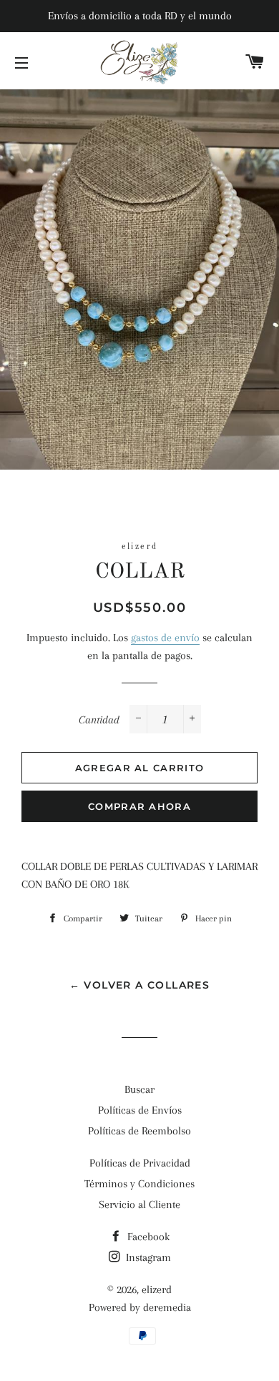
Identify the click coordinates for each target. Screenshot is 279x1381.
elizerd (157, 1289)
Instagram (147, 1257)
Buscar (139, 1089)
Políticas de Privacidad (139, 1163)
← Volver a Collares (139, 985)
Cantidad (99, 719)
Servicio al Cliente (139, 1204)
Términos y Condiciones (139, 1183)
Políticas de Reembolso (139, 1130)
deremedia (167, 1307)
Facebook (147, 1236)
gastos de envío (165, 637)
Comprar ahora (139, 806)
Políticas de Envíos (140, 1110)
